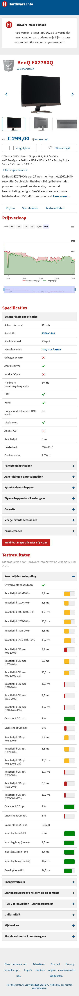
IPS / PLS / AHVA (51, 349)
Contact (55, 964)
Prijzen (10, 208)
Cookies (39, 970)
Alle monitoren (25, 68)
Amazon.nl (41, 139)
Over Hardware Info (16, 964)
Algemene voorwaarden (61, 970)
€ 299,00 (18, 138)
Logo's (28, 970)
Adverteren (39, 964)
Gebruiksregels (12, 970)
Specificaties (30, 208)
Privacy (70, 964)
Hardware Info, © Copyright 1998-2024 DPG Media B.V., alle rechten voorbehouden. (39, 986)
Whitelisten (56, 976)
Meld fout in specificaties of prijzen (26, 542)
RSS (18, 976)
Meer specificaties (16, 170)
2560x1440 (48, 333)
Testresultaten (55, 208)
